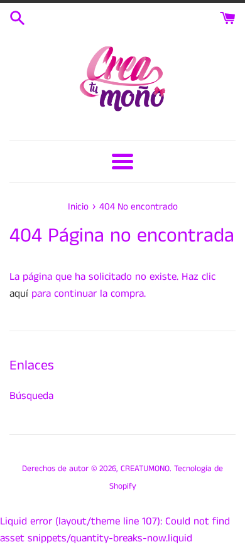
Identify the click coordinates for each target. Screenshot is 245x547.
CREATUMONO (145, 469)
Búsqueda (31, 395)
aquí (18, 293)
